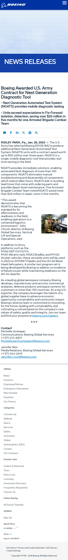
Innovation (9, 436)
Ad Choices (51, 548)
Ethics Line (9, 474)
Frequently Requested (15, 487)
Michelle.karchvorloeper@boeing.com (25, 341)
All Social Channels (13, 504)
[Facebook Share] (11, 132)
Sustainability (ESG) (14, 444)
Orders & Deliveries (14, 466)
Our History (10, 401)
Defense (8, 418)
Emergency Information (16, 388)
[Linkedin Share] (17, 132)
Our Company (11, 453)
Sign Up (8, 517)
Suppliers (9, 397)
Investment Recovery (15, 483)
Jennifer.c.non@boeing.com (19, 357)
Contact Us (9, 492)
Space (7, 423)
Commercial (10, 414)
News (7, 375)
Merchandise (10, 393)
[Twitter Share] (23, 132)
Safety (7, 431)
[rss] (36, 132)
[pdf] (42, 132)
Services (8, 427)
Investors (8, 380)
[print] (30, 132)
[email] (4, 132)
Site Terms (11, 548)
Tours (6, 470)
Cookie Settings (13, 551)
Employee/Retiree (13, 384)
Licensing (9, 479)
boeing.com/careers (45, 315)
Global (7, 440)
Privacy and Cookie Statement (31, 548)
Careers (8, 448)
